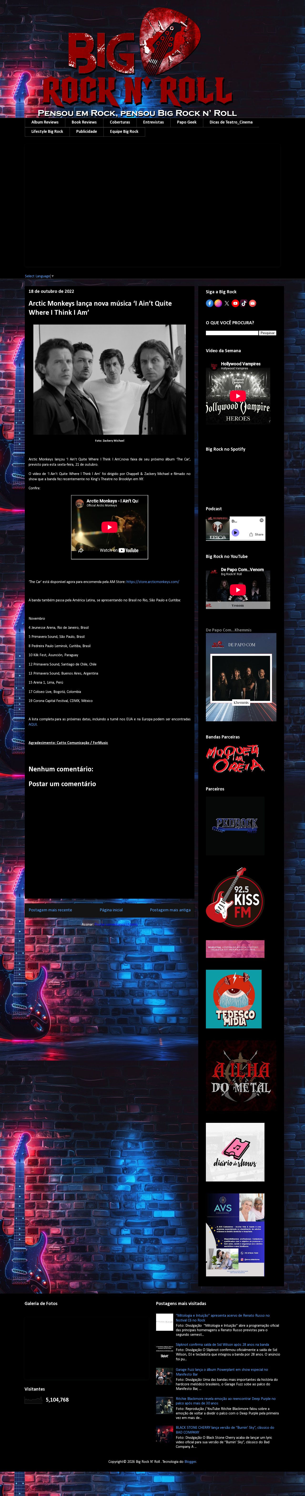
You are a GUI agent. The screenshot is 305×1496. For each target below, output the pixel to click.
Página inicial (111, 910)
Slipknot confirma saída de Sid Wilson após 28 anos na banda (222, 1345)
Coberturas (120, 122)
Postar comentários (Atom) (116, 925)
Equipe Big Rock (124, 131)
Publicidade (86, 131)
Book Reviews (84, 122)
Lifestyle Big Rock (47, 131)
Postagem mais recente (50, 910)
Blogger (190, 1462)
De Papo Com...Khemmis (229, 630)
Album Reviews (45, 122)
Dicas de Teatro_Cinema (231, 122)
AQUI (33, 725)
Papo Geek (187, 122)
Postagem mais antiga (170, 910)
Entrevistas (153, 122)
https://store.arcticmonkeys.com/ (153, 582)
